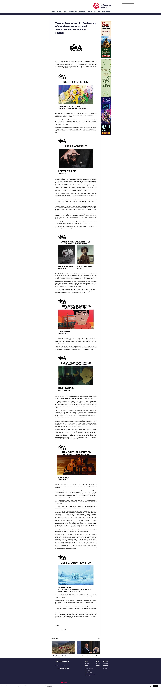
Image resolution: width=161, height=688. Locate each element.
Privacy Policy (88, 670)
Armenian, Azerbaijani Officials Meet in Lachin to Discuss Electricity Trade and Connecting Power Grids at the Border (63, 656)
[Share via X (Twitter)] (59, 629)
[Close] (159, 686)
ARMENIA (57, 625)
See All (99, 638)
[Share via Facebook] (56, 629)
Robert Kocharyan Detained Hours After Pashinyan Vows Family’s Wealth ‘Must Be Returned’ (88, 656)
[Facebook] (63, 668)
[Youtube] (61, 668)
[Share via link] (65, 629)
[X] (65, 668)
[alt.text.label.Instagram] (58, 668)
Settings (149, 686)
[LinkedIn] (68, 668)
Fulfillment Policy (88, 672)
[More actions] (95, 20)
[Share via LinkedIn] (62, 629)
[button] (106, 12)
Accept (155, 686)
